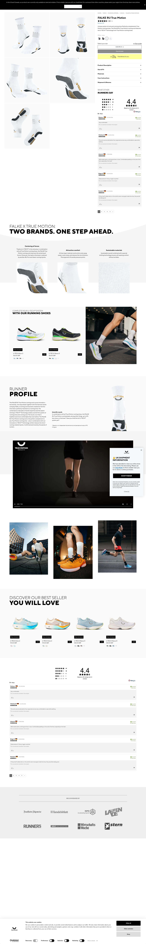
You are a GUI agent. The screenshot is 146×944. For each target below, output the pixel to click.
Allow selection (128, 928)
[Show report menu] (139, 128)
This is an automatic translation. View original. (108, 124)
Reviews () (101, 23)
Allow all (128, 923)
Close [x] (126, 492)
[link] (126, 452)
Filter (101, 114)
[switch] (52, 940)
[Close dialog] (141, 450)
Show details (91, 940)
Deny (128, 934)
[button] (99, 38)
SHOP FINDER (126, 476)
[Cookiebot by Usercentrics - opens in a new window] (14, 940)
